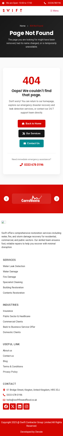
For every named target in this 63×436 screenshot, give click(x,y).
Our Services (33, 133)
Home (22, 26)
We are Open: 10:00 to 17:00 (19, 3)
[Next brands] (56, 198)
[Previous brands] (6, 198)
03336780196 (54, 3)
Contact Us (33, 143)
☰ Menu (54, 10)
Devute (39, 431)
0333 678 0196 (33, 164)
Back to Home (33, 123)
